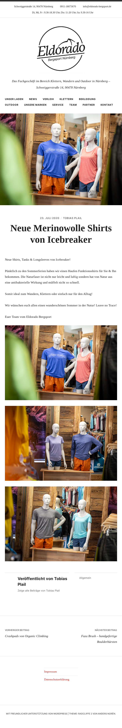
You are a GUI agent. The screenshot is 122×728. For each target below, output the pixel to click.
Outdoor (11, 104)
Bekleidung (87, 99)
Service (58, 104)
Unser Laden (14, 99)
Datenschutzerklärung (56, 679)
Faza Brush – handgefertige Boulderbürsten (99, 636)
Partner (89, 104)
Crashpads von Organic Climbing (26, 633)
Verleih (48, 99)
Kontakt (107, 104)
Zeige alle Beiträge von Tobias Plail (39, 590)
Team (73, 104)
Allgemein (85, 577)
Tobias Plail (72, 218)
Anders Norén (106, 713)
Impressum (50, 671)
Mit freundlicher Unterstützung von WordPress (36, 713)
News (33, 99)
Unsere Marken (35, 104)
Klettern (66, 99)
